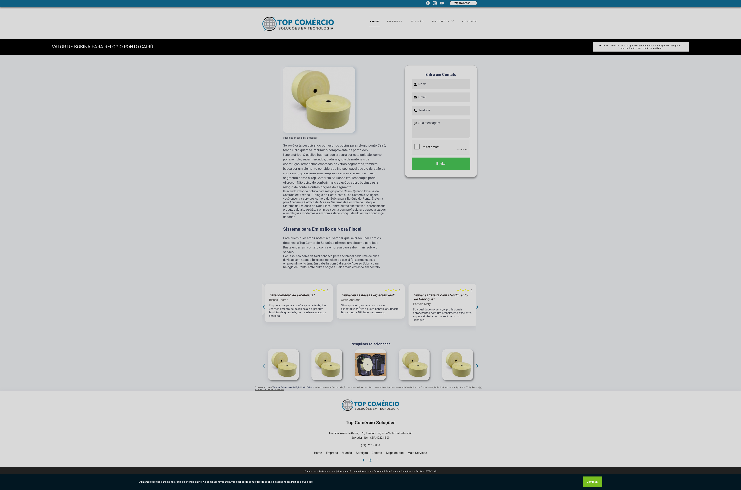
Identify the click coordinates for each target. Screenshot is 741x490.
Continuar (592, 481)
